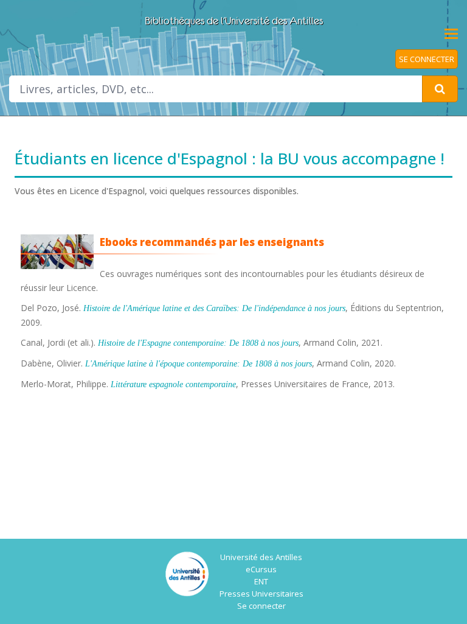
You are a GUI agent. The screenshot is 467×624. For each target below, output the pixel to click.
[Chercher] (440, 88)
